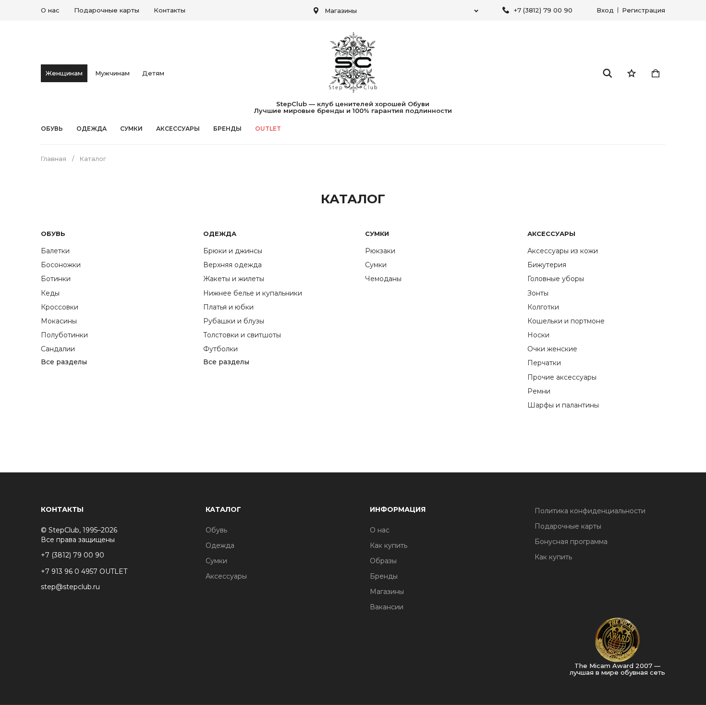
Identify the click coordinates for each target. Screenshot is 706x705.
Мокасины (59, 321)
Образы (383, 561)
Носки (538, 335)
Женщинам (64, 73)
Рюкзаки (380, 251)
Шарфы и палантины (563, 405)
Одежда (91, 128)
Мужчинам (112, 73)
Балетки (55, 251)
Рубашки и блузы (233, 321)
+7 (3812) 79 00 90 (543, 10)
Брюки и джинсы (232, 251)
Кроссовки (59, 307)
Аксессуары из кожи (562, 251)
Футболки (220, 349)
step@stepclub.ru (70, 586)
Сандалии (58, 349)
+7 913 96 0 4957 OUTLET (84, 571)
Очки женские (552, 349)
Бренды (384, 576)
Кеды (50, 293)
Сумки (131, 128)
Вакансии (386, 607)
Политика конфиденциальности (590, 511)
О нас (50, 10)
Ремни (538, 391)
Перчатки (544, 363)
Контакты (169, 10)
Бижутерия (546, 264)
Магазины (387, 591)
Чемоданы (383, 278)
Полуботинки (64, 335)
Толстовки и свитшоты (242, 335)
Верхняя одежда (232, 264)
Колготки (543, 307)
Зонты (537, 293)
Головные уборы (555, 278)
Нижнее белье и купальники (252, 293)
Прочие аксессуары (561, 377)
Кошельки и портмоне (566, 321)
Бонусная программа (571, 541)
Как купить (388, 545)
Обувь (52, 128)
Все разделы (64, 362)
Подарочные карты (106, 10)
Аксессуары (178, 128)
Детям (153, 73)
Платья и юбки (228, 307)
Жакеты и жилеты (233, 278)
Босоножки (61, 264)
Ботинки (56, 278)
